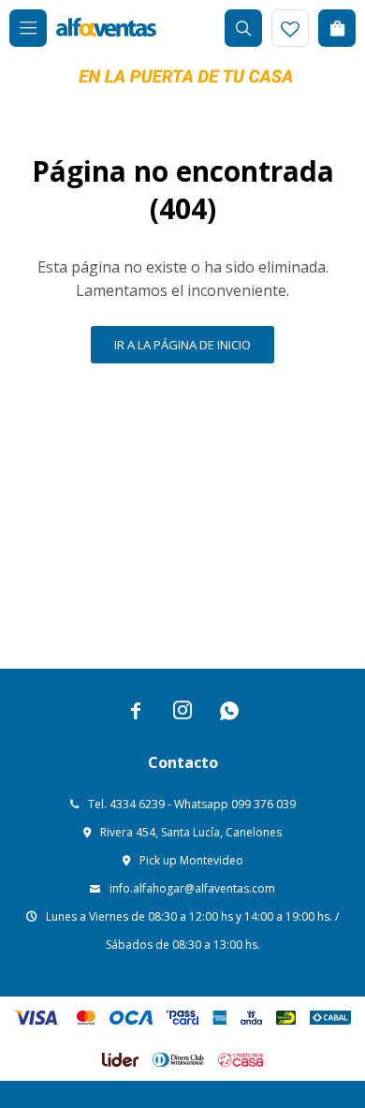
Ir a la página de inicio (182, 344)
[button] (243, 28)
